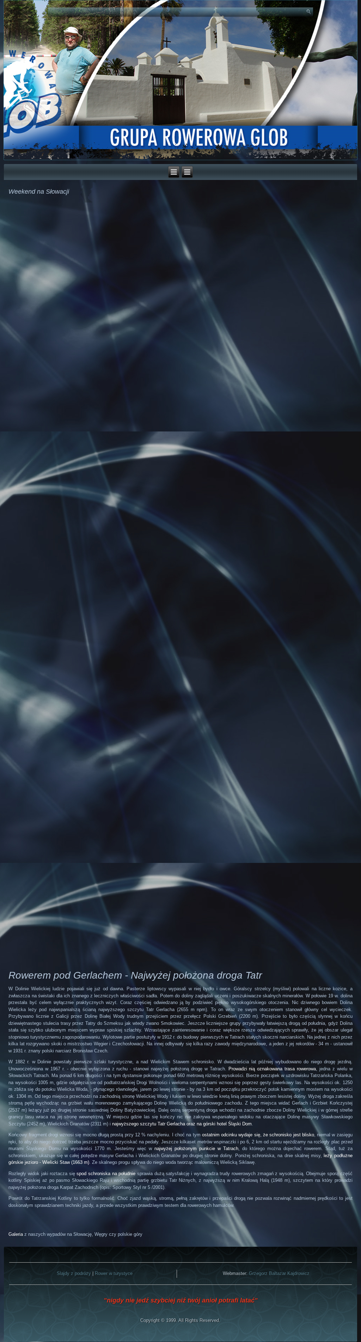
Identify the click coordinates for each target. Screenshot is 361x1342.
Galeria (15, 1234)
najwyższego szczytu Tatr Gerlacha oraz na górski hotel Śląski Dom (182, 1123)
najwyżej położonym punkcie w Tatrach (196, 1148)
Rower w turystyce (114, 1273)
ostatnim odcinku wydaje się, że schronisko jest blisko (258, 1134)
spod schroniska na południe (106, 1173)
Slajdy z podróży (74, 1273)
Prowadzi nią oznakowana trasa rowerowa (272, 1068)
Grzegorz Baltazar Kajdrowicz (279, 1273)
